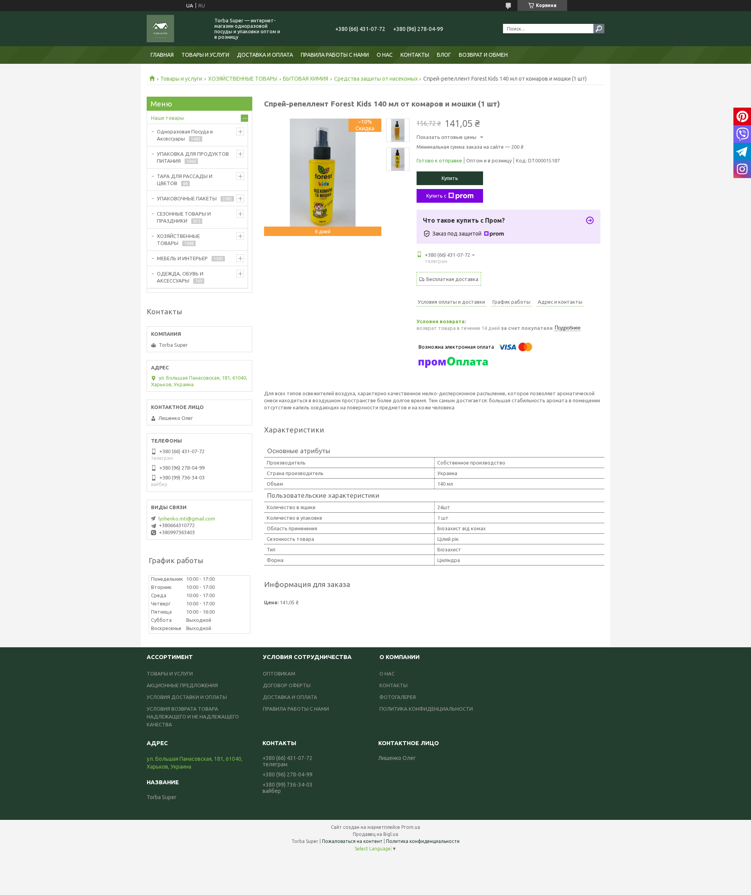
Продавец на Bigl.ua (375, 834)
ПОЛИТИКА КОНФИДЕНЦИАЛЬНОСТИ (426, 708)
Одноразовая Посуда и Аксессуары (185, 135)
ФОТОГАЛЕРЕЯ (397, 697)
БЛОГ (444, 55)
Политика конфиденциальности (423, 841)
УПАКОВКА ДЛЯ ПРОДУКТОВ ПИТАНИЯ (193, 157)
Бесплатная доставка (452, 279)
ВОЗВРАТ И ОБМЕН (483, 55)
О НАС (385, 55)
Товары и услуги (181, 79)
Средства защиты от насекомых (376, 79)
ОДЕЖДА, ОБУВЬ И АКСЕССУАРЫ (180, 277)
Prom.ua (410, 827)
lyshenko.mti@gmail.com (186, 518)
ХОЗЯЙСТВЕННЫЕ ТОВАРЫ (242, 79)
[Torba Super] (176, 28)
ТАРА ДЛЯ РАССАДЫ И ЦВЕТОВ (184, 179)
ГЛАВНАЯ (162, 55)
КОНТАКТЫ (415, 55)
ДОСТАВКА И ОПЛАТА (265, 55)
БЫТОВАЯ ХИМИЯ (305, 79)
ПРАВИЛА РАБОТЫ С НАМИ (335, 55)
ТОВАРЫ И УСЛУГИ (205, 55)
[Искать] (598, 28)
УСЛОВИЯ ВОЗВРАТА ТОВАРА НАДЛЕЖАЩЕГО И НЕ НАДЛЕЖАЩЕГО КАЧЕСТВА (193, 716)
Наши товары (167, 118)
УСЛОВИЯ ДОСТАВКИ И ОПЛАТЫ (187, 697)
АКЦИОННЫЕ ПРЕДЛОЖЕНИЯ (182, 685)
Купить (450, 178)
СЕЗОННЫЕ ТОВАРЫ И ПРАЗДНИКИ (184, 217)
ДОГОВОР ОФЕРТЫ (287, 685)
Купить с (436, 195)
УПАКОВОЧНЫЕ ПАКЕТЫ (187, 198)
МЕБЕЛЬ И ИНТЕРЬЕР (182, 258)
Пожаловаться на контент (352, 841)
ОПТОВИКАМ (279, 673)
